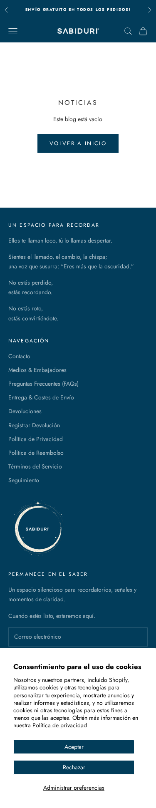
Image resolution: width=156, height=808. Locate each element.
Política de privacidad (59, 725)
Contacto (19, 356)
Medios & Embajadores (37, 370)
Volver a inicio (78, 143)
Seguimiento (23, 480)
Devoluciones (25, 411)
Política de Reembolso (36, 453)
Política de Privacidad (35, 439)
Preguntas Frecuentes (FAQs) (43, 383)
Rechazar (74, 767)
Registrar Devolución (34, 425)
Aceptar (74, 747)
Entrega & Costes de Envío (41, 397)
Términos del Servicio (35, 466)
